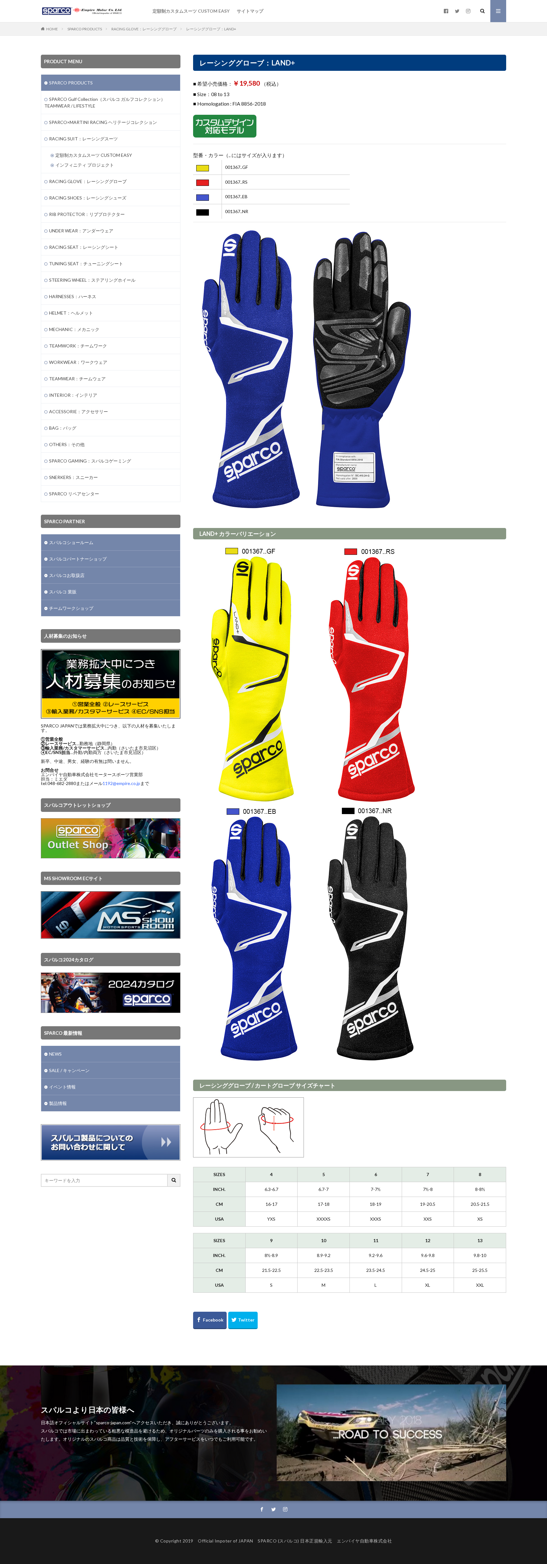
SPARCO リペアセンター (74, 493)
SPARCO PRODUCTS (84, 29)
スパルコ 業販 (63, 591)
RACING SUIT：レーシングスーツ (83, 138)
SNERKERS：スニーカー (73, 477)
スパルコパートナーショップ (78, 558)
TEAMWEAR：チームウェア (77, 378)
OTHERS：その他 (67, 444)
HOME (52, 29)
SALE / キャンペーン (69, 1070)
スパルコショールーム (71, 542)
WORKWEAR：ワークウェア (78, 362)
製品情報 (58, 1103)
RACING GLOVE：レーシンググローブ (144, 29)
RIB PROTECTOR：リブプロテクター (87, 214)
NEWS (55, 1054)
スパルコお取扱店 (67, 575)
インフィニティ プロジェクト (84, 165)
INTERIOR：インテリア (73, 395)
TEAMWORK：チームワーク (78, 345)
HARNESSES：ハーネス (72, 296)
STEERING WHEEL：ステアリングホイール (92, 280)
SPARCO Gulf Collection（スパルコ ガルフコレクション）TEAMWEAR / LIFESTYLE (104, 102)
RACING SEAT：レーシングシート (83, 247)
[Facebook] (210, 1320)
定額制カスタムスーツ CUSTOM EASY (191, 11)
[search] (174, 1180)
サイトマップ (250, 11)
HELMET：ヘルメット (71, 313)
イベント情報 (62, 1086)
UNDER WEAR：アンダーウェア (81, 230)
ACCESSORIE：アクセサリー (78, 411)
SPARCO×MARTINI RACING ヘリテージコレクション (103, 122)
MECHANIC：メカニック (74, 329)
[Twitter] (243, 1320)
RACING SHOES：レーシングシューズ (87, 197)
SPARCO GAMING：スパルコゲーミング (90, 460)
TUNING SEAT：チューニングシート (86, 263)
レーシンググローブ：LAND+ (211, 29)
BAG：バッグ (62, 428)
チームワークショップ (71, 608)
